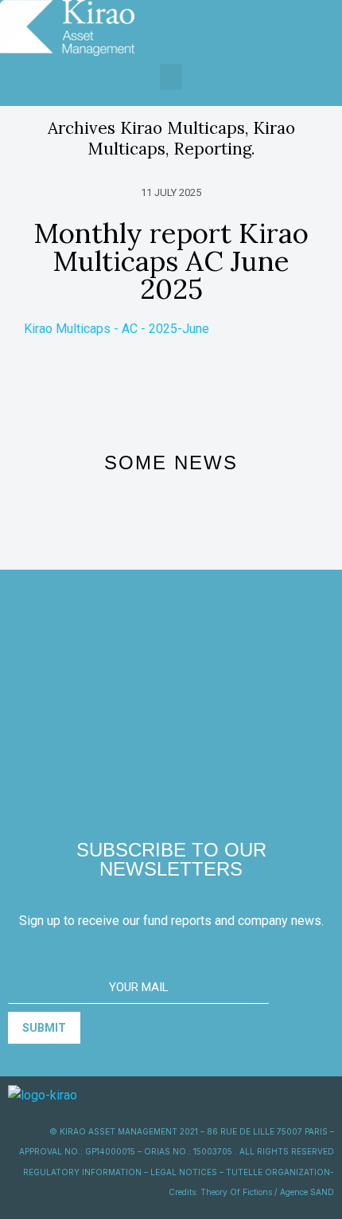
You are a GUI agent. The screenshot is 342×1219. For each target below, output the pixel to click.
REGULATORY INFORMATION (82, 1172)
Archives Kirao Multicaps (146, 128)
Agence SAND (307, 1192)
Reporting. (214, 148)
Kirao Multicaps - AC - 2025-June (116, 328)
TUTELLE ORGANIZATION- (280, 1172)
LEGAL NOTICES (183, 1172)
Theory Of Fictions (236, 1192)
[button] (171, 77)
